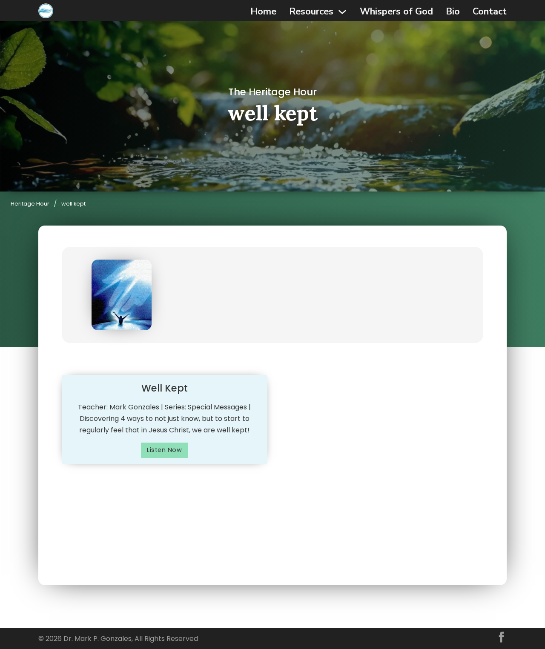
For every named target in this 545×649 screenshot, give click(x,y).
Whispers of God (396, 11)
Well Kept (164, 388)
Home (263, 11)
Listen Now (164, 450)
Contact (490, 11)
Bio (453, 11)
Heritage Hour (30, 203)
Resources (311, 11)
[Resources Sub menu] (342, 12)
